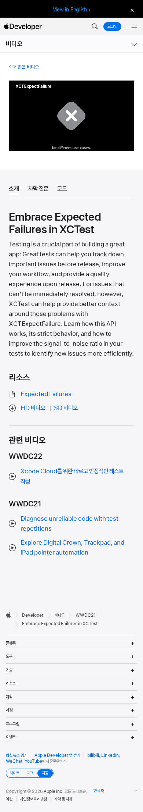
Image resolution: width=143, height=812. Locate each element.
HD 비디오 (33, 408)
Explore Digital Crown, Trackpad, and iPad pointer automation (72, 547)
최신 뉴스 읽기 (16, 755)
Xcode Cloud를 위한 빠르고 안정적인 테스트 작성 (72, 476)
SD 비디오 (66, 408)
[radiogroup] (30, 773)
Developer (33, 615)
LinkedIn (110, 755)
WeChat (14, 761)
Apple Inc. (54, 791)
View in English (70, 10)
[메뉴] (134, 26)
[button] (94, 26)
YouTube (33, 761)
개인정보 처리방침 (33, 799)
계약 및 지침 (63, 799)
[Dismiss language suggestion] (131, 10)
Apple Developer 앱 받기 (57, 755)
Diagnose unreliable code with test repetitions (69, 523)
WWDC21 (86, 615)
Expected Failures (46, 394)
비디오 (14, 44)
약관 (9, 799)
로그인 (112, 26)
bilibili (93, 755)
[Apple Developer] (22, 26)
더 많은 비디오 (25, 67)
